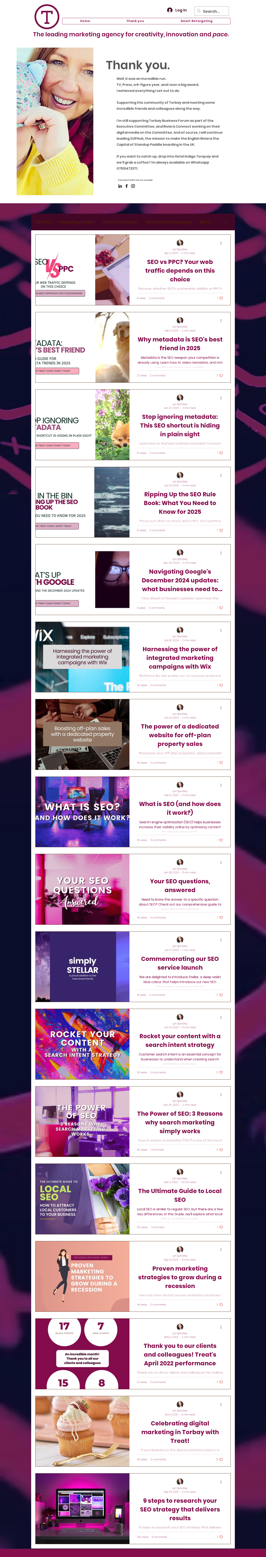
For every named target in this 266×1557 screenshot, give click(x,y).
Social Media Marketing (169, 222)
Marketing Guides (77, 222)
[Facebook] (126, 186)
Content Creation (120, 222)
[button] (225, 222)
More (205, 222)
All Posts (43, 222)
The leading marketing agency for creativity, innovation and (131, 34)
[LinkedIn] (120, 186)
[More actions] (222, 243)
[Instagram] (133, 186)
